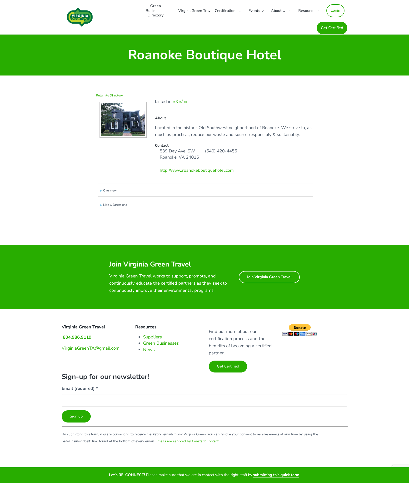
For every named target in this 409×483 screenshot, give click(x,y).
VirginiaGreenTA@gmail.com (91, 348)
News (149, 350)
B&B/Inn (181, 101)
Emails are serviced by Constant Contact (187, 441)
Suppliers (152, 337)
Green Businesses (161, 343)
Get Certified (228, 366)
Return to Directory (109, 95)
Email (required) (80, 388)
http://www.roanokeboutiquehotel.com (197, 170)
